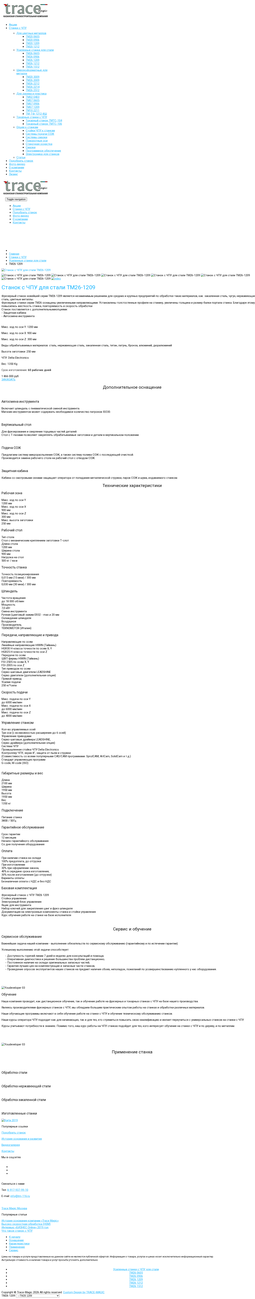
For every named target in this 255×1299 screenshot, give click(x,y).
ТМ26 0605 (136, 1272)
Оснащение (16, 1240)
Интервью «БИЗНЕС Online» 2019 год (25, 1227)
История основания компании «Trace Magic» (30, 1220)
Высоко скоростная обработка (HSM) (26, 1224)
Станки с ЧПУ (21, 209)
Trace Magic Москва (14, 1208)
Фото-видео (21, 215)
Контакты (19, 222)
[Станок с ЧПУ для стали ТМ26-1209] (26, 270)
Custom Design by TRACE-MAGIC (84, 1292)
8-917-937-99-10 (17, 1190)
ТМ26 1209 (136, 1279)
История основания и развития (21, 1138)
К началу (14, 1237)
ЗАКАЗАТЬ (8, 379)
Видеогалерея (10, 1145)
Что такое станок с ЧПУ (16, 1230)
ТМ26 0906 (136, 1276)
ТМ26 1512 (136, 1286)
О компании (20, 219)
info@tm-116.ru (20, 1196)
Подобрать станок (25, 212)
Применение (17, 1247)
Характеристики (19, 1243)
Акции (17, 205)
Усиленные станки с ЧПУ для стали (136, 1269)
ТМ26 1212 (136, 1282)
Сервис (13, 1250)
